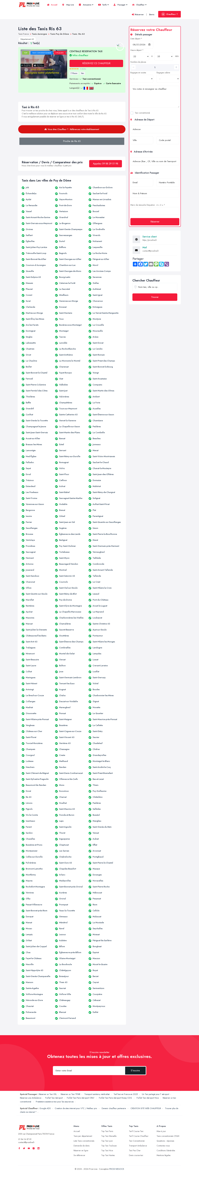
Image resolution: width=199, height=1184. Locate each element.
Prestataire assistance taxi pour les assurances (55, 1101)
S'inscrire (135, 1070)
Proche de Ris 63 (72, 141)
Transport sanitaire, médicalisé (97, 1094)
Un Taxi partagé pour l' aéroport (155, 1094)
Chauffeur (140, 4)
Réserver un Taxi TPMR (70, 1094)
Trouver (155, 297)
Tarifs (104, 4)
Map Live (70, 4)
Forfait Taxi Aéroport (54, 1097)
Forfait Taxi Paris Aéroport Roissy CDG (116, 1097)
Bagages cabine (163, 72)
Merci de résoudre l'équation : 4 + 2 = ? (147, 204)
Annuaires (86, 4)
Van (82, 73)
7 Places (74, 73)
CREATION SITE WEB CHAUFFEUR (146, 1108)
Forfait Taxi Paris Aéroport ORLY (81, 1097)
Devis (151, 14)
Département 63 (27, 39)
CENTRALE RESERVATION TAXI (85, 53)
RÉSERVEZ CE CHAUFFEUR (96, 63)
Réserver (139, 14)
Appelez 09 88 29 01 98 (105, 163)
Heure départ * (136, 50)
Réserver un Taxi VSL (48, 1094)
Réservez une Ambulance (30, 1097)
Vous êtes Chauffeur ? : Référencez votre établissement (73, 129)
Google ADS (45, 1108)
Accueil (53, 4)
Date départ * (136, 38)
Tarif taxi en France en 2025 (126, 1094)
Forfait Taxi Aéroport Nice (148, 1097)
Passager (121, 4)
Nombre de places (138, 61)
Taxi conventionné (142, 112)
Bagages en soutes (138, 72)
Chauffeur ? (172, 14)
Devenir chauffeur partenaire (114, 1108)
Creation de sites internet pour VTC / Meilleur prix (76, 1108)
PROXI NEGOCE (116, 1169)
